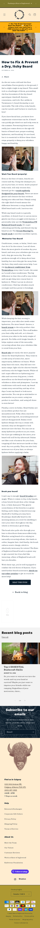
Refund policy (17, 916)
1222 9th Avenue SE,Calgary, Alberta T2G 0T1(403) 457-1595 (15, 787)
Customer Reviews (12, 853)
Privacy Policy (10, 819)
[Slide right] (24, 700)
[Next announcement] (35, 3)
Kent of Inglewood (19, 913)
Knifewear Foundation (13, 863)
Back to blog (21, 592)
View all (5, 637)
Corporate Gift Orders (13, 814)
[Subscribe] (33, 732)
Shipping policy (27, 919)
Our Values (8, 848)
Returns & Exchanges (13, 809)
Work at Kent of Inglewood (15, 857)
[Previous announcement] (4, 3)
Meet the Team (10, 843)
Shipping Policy (10, 824)
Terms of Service (11, 829)
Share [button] (6, 77)
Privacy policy (29, 916)
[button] (4, 14)
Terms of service (14, 919)
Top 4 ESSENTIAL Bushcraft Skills (14, 668)
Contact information (21, 923)
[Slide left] (15, 700)
